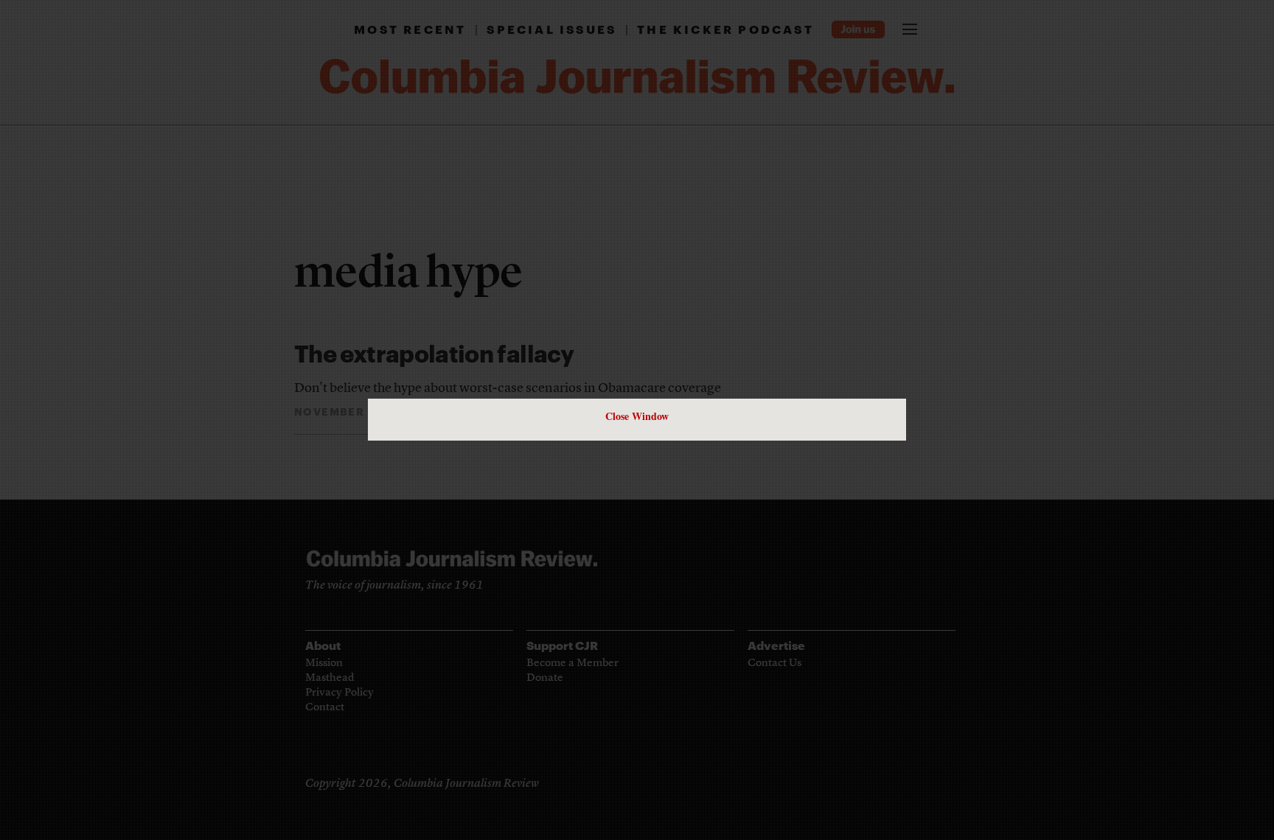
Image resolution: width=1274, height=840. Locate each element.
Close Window (637, 416)
